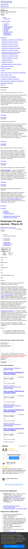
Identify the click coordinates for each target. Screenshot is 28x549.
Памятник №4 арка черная (10, 217)
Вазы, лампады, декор (6, 74)
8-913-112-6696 (12, 532)
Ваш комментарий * (6, 346)
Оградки (3, 70)
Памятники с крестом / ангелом (10, 50)
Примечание (7, 245)
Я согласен (14, 546)
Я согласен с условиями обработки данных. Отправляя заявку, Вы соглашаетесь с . (14, 355)
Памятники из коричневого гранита (11, 48)
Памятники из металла (7, 62)
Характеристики (8, 243)
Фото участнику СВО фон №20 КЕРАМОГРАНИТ (14, 392)
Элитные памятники (7, 60)
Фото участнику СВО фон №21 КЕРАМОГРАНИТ (14, 373)
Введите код (4, 357)
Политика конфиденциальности (12, 506)
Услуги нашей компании (7, 295)
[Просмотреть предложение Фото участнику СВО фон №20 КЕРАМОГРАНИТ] (15, 388)
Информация (7, 242)
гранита (3, 296)
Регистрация (7, 18)
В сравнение (7, 240)
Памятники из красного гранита (10, 46)
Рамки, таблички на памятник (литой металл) (12, 81)
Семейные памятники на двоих (10, 58)
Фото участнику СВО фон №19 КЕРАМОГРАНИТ (14, 410)
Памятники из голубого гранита (10, 44)
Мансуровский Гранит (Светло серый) (11, 64)
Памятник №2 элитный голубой (12, 216)
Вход (5, 17)
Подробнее (3, 115)
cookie (20, 541)
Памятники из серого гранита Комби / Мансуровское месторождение (11, 53)
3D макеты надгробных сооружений (10, 79)
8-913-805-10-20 (5, 6)
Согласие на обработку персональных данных (15, 508)
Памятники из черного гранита (10, 41)
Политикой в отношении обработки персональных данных (14, 355)
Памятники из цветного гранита (10, 55)
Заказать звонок (6, 21)
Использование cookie (9, 507)
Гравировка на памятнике (7, 66)
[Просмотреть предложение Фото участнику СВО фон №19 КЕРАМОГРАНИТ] (15, 407)
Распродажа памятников (7, 83)
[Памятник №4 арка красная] (8, 227)
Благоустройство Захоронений (8, 76)
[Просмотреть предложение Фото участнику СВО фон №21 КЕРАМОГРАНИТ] (15, 369)
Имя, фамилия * (5, 343)
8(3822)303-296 (4, 4)
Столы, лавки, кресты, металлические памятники (13, 72)
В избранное (7, 238)
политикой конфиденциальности (8, 542)
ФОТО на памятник (6, 68)
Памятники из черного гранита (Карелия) (12, 39)
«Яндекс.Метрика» (10, 537)
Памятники (3, 37)
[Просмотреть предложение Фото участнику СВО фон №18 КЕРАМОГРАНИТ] (15, 425)
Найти (2, 14)
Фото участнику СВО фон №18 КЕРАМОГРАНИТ (14, 429)
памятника (8, 170)
